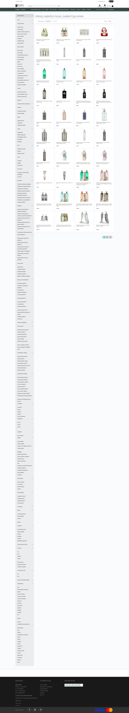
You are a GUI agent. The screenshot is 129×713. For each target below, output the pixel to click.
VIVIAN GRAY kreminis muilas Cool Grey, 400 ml (43, 123)
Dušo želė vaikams (21, 384)
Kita (18, 463)
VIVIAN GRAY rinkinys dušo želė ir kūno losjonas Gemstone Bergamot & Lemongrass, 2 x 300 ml (83, 183)
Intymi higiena (20, 77)
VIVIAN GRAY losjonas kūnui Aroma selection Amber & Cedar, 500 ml (63, 163)
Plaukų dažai (19, 263)
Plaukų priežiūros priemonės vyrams (23, 313)
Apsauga (19, 536)
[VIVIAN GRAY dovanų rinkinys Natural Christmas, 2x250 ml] (64, 32)
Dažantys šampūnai (21, 273)
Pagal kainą (18, 419)
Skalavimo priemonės (22, 454)
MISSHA (19, 659)
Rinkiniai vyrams (20, 358)
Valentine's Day (20, 571)
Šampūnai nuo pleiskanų (22, 188)
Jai (17, 551)
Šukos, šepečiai (20, 482)
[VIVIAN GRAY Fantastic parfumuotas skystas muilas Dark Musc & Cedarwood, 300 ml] (104, 93)
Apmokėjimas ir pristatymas (46, 686)
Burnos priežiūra (20, 323)
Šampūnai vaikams (21, 316)
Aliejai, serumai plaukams (21, 280)
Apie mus (42, 694)
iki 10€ (18, 422)
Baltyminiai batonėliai (22, 540)
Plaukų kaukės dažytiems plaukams (22, 239)
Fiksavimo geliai (20, 113)
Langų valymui (20, 448)
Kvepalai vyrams (21, 498)
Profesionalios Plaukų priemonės (24, 232)
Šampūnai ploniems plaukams (23, 197)
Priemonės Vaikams (21, 598)
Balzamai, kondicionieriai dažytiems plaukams (22, 210)
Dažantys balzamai (21, 271)
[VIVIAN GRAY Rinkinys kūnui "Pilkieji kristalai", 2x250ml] (104, 218)
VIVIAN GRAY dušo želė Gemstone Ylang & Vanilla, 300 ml (44, 102)
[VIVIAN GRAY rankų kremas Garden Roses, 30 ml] (44, 175)
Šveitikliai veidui (20, 40)
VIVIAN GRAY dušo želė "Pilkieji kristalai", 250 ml (84, 60)
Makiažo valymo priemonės (23, 31)
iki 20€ (18, 424)
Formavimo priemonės (22, 310)
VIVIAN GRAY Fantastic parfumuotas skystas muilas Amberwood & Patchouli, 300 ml (83, 102)
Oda (17, 20)
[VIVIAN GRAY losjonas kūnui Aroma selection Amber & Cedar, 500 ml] (64, 155)
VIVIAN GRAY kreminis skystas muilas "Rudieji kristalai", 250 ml (63, 143)
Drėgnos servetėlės (21, 84)
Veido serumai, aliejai (22, 34)
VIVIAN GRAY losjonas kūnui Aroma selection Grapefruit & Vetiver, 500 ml (83, 163)
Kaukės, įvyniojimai (21, 71)
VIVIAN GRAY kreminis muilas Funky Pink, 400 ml (63, 123)
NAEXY (18, 639)
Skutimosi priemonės (22, 96)
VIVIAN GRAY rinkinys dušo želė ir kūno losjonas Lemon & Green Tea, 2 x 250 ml (44, 205)
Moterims (19, 407)
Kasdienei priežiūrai (21, 306)
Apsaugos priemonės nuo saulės (24, 400)
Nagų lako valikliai (21, 125)
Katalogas (19, 16)
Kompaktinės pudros (21, 137)
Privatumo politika (44, 690)
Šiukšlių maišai (20, 458)
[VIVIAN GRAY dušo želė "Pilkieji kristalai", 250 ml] (84, 52)
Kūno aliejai (20, 52)
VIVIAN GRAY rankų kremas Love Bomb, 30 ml (64, 183)
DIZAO (18, 643)
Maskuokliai (20, 132)
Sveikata (18, 526)
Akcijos (19, 618)
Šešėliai (19, 151)
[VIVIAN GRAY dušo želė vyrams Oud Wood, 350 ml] (64, 93)
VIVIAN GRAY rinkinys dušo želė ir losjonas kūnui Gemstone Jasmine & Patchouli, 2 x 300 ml (64, 205)
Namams (18, 432)
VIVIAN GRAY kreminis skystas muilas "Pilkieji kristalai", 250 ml (43, 143)
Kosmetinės (20, 484)
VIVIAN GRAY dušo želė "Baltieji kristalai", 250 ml (64, 60)
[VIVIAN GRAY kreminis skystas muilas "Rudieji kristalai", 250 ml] (64, 135)
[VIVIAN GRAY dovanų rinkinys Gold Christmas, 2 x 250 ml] (44, 32)
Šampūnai (18, 181)
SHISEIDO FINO (20, 650)
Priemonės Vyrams (21, 596)
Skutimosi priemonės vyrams (23, 365)
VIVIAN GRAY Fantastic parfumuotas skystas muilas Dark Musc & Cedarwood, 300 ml (104, 102)
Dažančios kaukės (21, 269)
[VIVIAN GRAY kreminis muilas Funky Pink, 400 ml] (64, 115)
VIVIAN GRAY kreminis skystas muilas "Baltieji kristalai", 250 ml (103, 123)
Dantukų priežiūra (21, 386)
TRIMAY (19, 648)
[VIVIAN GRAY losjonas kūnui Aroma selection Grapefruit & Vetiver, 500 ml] (84, 155)
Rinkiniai (19, 414)
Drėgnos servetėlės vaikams (23, 393)
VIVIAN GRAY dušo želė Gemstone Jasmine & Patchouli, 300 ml (64, 81)
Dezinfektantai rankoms (22, 55)
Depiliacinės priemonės (22, 75)
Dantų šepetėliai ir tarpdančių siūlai (23, 348)
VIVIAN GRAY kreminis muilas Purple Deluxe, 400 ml (83, 123)
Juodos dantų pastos (22, 336)
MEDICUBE (19, 655)
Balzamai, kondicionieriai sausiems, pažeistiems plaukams (24, 214)
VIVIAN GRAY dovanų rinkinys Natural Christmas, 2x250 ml (63, 40)
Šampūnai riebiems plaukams (23, 191)
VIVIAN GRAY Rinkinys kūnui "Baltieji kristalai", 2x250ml (83, 226)
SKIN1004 (19, 657)
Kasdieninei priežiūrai (22, 334)
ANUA (18, 637)
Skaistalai (19, 141)
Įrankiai (19, 489)
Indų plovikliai (20, 441)
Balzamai (18, 206)
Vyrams (18, 89)
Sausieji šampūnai (21, 202)
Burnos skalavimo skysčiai (23, 344)
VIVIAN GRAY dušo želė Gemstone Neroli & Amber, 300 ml (84, 81)
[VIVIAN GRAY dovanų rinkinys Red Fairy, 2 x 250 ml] (104, 32)
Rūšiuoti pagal (41, 21)
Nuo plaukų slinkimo (21, 283)
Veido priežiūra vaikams (22, 377)
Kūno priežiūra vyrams (22, 363)
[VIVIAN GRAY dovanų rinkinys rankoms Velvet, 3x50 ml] (84, 32)
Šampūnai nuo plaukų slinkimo (24, 186)
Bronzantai (19, 139)
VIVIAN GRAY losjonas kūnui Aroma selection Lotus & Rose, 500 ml (102, 163)
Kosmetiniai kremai (21, 529)
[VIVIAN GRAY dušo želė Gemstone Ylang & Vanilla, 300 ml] (44, 93)
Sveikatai (19, 612)
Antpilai (19, 522)
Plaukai (18, 177)
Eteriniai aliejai (20, 516)
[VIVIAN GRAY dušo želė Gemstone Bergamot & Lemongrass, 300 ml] (44, 73)
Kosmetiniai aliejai (21, 514)
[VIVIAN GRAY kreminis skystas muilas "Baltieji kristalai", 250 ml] (104, 115)
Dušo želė (19, 64)
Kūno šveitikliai (20, 68)
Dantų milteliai (20, 339)
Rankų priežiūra (20, 57)
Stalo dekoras (20, 562)
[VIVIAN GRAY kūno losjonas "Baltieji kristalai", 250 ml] (84, 135)
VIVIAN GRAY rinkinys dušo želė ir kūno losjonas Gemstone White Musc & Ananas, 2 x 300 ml (104, 183)
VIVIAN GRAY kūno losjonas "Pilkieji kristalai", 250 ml (102, 143)
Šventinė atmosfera (21, 564)
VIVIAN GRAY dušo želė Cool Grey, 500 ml (104, 59)
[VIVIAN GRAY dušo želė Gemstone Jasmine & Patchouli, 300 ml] (64, 73)
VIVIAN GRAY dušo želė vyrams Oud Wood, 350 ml (63, 102)
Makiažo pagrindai (21, 134)
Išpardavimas (19, 584)
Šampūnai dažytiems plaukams (24, 184)
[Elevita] (19, 5)
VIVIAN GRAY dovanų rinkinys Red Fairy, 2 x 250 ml (104, 40)
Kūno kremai (20, 50)
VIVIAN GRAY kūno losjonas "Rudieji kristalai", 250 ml (43, 163)
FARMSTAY (19, 646)
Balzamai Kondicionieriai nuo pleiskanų (23, 219)
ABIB (18, 662)
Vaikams (19, 100)
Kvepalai (19, 607)
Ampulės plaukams (20, 298)
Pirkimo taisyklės (43, 684)
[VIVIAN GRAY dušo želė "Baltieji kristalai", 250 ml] (64, 52)
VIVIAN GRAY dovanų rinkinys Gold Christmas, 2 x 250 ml (42, 40)
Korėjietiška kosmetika (22, 624)
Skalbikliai (19, 452)
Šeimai (18, 558)
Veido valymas (20, 36)
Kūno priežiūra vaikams (22, 379)
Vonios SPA (19, 66)
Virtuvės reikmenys (21, 461)
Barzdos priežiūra (21, 370)
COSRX (18, 653)
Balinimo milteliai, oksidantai (23, 276)
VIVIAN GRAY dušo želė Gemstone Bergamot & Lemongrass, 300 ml (42, 81)
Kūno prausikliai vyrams (22, 94)
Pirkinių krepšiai (20, 486)
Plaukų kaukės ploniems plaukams (22, 243)
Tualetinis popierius (21, 468)
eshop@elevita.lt (101, 1)
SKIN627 (19, 641)
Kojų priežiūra (20, 59)
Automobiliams (20, 472)
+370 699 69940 (19, 1)
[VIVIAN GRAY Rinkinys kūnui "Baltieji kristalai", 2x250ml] (84, 218)
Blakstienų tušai (20, 153)
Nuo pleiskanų (20, 290)
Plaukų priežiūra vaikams (22, 382)
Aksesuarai (19, 169)
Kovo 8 (19, 622)
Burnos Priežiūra (21, 594)
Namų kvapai (20, 435)
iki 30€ (18, 427)
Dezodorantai (20, 73)
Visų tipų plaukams (21, 294)
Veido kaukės (20, 29)
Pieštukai (19, 160)
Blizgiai (18, 163)
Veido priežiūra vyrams (22, 356)
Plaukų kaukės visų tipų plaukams (22, 258)
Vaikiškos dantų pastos (22, 341)
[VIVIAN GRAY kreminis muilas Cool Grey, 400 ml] (44, 115)
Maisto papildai (20, 531)
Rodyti (105, 21)
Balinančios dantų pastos (22, 329)
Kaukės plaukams (20, 235)
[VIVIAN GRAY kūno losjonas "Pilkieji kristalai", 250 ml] (104, 135)
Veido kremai (20, 27)
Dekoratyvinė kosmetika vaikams (24, 395)
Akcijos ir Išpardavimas (22, 580)
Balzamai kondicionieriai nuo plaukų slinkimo (23, 223)
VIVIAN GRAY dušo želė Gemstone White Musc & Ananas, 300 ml (103, 81)
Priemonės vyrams (21, 353)
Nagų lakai (19, 123)
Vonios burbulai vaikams (22, 388)
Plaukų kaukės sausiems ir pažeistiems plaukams (23, 247)
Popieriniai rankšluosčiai (22, 470)
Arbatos (19, 534)
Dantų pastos (19, 326)
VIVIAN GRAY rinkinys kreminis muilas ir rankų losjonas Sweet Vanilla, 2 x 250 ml (63, 226)
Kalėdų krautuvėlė (21, 545)
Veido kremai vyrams (22, 92)
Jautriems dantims (21, 332)
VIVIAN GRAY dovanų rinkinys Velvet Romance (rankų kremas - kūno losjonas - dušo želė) (44, 60)
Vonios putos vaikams (22, 391)
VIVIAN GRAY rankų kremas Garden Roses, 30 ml (44, 183)
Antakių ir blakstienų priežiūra (23, 173)
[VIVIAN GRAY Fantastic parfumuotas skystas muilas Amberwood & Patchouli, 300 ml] (84, 93)
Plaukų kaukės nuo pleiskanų (23, 251)
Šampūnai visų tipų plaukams (23, 199)
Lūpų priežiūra (20, 43)
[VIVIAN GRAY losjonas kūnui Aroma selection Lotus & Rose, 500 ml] (104, 155)
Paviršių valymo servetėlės (23, 456)
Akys (17, 145)
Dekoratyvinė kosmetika (22, 104)
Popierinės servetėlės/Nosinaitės (24, 465)
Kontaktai (42, 692)
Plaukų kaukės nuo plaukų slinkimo (23, 254)
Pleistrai (19, 538)
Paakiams (19, 38)
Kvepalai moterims (21, 496)
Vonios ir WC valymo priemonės (24, 446)
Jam (18, 554)
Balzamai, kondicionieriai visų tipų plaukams (23, 227)
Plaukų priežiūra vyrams (22, 361)
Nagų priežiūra (20, 120)
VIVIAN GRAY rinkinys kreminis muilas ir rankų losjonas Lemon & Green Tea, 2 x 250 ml (43, 226)
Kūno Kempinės (20, 82)
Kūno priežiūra (19, 47)
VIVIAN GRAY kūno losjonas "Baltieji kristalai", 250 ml (83, 143)
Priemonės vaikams (21, 374)
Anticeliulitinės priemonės (22, 80)
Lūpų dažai (19, 165)
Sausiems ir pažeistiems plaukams (22, 286)
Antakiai (18, 108)
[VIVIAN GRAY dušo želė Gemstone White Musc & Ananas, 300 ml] (104, 73)
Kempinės (19, 474)
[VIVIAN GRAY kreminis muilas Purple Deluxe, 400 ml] (84, 115)
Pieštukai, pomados (21, 111)
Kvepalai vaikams (21, 500)
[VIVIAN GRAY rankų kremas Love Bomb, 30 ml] (64, 175)
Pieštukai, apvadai (21, 149)
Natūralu (19, 507)
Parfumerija (19, 493)
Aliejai (17, 510)
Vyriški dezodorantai (21, 367)
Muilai (18, 61)
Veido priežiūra (19, 24)
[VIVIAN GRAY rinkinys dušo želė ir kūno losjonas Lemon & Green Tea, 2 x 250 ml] (44, 196)
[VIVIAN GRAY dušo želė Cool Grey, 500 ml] (104, 52)
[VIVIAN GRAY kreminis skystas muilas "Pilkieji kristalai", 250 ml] (44, 135)
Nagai (17, 117)
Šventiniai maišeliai (21, 566)
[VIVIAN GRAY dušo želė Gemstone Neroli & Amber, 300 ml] (84, 73)
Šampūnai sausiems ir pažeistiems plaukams (22, 194)
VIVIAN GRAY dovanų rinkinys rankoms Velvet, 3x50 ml (83, 40)
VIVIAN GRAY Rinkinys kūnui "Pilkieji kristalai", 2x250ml (102, 226)
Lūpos (17, 157)
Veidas (17, 129)
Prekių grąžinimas (44, 688)
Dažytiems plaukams (22, 292)
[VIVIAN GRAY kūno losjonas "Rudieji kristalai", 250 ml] (44, 155)
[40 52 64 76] (110, 21)
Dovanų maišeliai (21, 416)
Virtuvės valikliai (20, 443)
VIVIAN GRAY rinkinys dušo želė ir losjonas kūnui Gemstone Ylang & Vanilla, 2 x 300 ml (104, 205)
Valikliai (18, 438)
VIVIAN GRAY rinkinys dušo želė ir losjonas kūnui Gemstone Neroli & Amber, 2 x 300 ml (84, 205)
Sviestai (19, 518)
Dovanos (18, 404)
